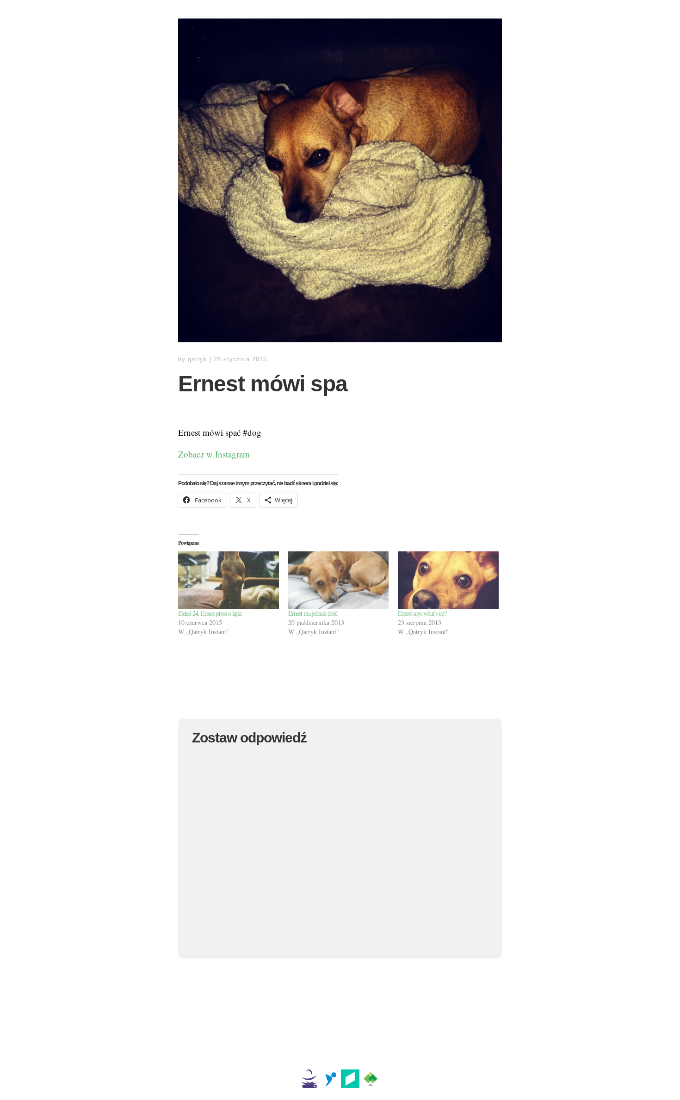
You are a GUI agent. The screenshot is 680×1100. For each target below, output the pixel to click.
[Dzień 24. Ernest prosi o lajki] (228, 580)
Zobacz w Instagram (214, 454)
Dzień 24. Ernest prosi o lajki (209, 613)
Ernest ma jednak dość (312, 613)
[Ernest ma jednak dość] (338, 580)
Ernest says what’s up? (422, 613)
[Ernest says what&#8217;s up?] (448, 580)
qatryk (197, 359)
